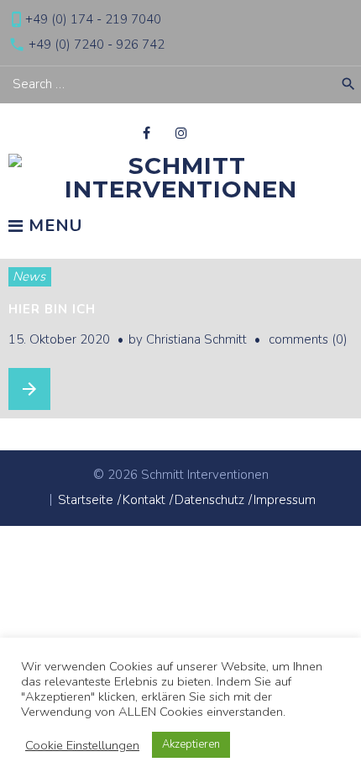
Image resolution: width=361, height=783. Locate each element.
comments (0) (308, 339)
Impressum (285, 499)
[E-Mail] (215, 132)
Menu (53, 227)
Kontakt (144, 499)
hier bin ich (52, 309)
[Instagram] (181, 132)
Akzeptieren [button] (191, 744)
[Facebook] (147, 132)
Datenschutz (209, 499)
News (29, 276)
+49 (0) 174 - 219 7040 (93, 19)
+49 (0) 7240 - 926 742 (97, 44)
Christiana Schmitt (196, 339)
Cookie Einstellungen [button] (82, 745)
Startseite (85, 499)
